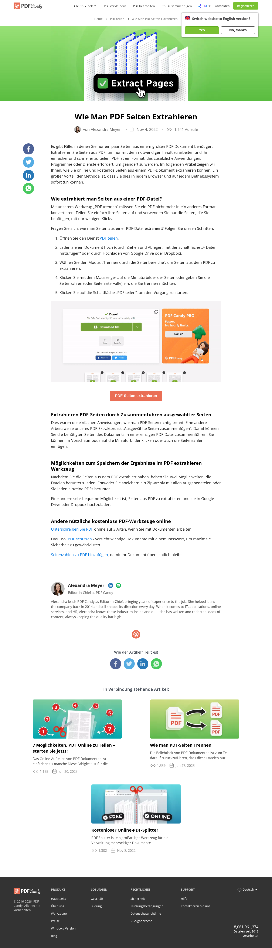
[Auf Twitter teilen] (28, 162)
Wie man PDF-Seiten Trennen (180, 745)
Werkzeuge (59, 913)
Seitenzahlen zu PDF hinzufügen (79, 554)
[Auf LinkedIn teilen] (28, 175)
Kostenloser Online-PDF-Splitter (124, 830)
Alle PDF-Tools (84, 6)
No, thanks (238, 30)
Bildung (96, 906)
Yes (202, 30)
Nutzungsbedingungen (146, 906)
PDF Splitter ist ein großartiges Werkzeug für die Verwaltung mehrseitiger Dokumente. (129, 840)
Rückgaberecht (141, 921)
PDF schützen (80, 538)
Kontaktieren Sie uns (195, 906)
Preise (55, 921)
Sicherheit (137, 899)
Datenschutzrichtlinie (145, 913)
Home (98, 19)
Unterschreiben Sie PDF (72, 529)
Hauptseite (59, 899)
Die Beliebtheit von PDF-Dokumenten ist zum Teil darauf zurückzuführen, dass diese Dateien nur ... (189, 755)
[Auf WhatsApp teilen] (28, 188)
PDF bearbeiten (144, 6)
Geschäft (97, 899)
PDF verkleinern (115, 6)
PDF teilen (117, 19)
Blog (54, 936)
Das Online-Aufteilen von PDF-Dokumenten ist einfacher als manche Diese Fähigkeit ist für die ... (72, 761)
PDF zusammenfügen (177, 6)
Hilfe (184, 899)
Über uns (57, 906)
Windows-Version (63, 928)
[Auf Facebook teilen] (28, 148)
